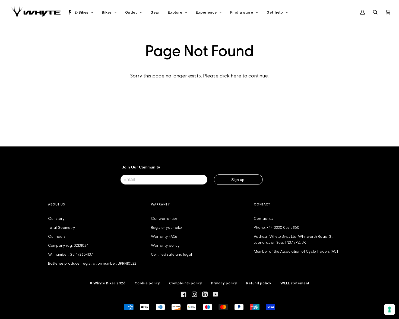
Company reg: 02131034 (68, 246)
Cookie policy (147, 283)
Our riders (56, 237)
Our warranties (164, 219)
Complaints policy (185, 283)
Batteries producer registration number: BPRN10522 (92, 263)
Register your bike (166, 228)
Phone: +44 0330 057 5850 (276, 228)
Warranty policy (165, 246)
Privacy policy (224, 283)
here (236, 76)
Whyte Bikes (104, 283)
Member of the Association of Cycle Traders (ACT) (297, 252)
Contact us (263, 219)
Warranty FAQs (164, 237)
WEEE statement (294, 283)
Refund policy (258, 283)
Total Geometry (61, 228)
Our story (56, 219)
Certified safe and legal (171, 255)
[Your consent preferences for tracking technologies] (389, 309)
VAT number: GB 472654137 (70, 255)
